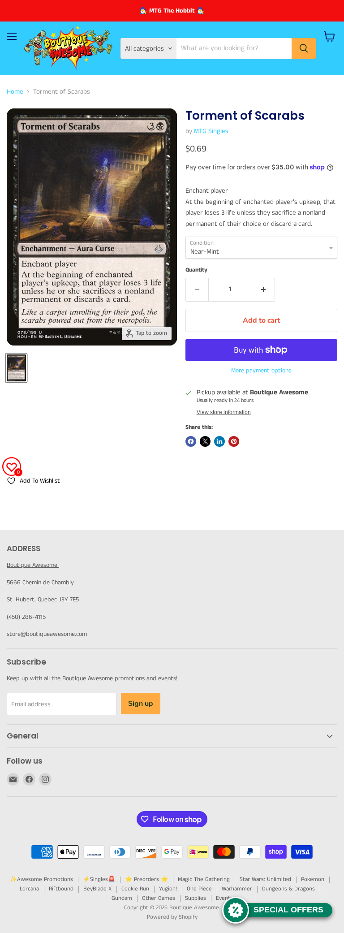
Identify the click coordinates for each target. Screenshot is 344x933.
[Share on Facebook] (190, 441)
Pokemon (312, 879)
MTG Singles (211, 131)
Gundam (122, 898)
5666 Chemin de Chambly (40, 582)
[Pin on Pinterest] (233, 441)
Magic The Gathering (204, 879)
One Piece (199, 889)
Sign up (140, 703)
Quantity (196, 270)
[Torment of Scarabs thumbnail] (16, 368)
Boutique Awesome (33, 565)
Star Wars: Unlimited (265, 879)
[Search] (304, 48)
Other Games (158, 898)
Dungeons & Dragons (288, 889)
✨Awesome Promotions (41, 879)
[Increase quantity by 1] (263, 289)
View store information (224, 412)
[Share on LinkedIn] (219, 441)
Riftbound (61, 889)
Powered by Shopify (172, 917)
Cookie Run (135, 889)
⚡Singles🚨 (99, 879)
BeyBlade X (97, 889)
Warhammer (237, 889)
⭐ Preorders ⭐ (146, 879)
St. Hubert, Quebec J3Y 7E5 (43, 599)
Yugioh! (168, 889)
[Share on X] (205, 441)
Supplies (195, 898)
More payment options (261, 370)
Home (15, 91)
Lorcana (29, 889)
